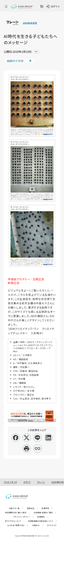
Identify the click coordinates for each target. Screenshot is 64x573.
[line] (37, 437)
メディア (27, 482)
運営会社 (32, 508)
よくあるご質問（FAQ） (18, 525)
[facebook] (15, 437)
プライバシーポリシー (23, 516)
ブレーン (41, 482)
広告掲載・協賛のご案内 (45, 512)
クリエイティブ (10, 482)
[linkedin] (48, 437)
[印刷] (26, 448)
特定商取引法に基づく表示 (17, 512)
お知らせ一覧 (16, 508)
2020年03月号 (30, 23)
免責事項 (47, 508)
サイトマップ (51, 525)
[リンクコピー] (37, 448)
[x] (26, 437)
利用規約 (42, 516)
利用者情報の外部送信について (42, 521)
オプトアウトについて (14, 521)
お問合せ (37, 525)
